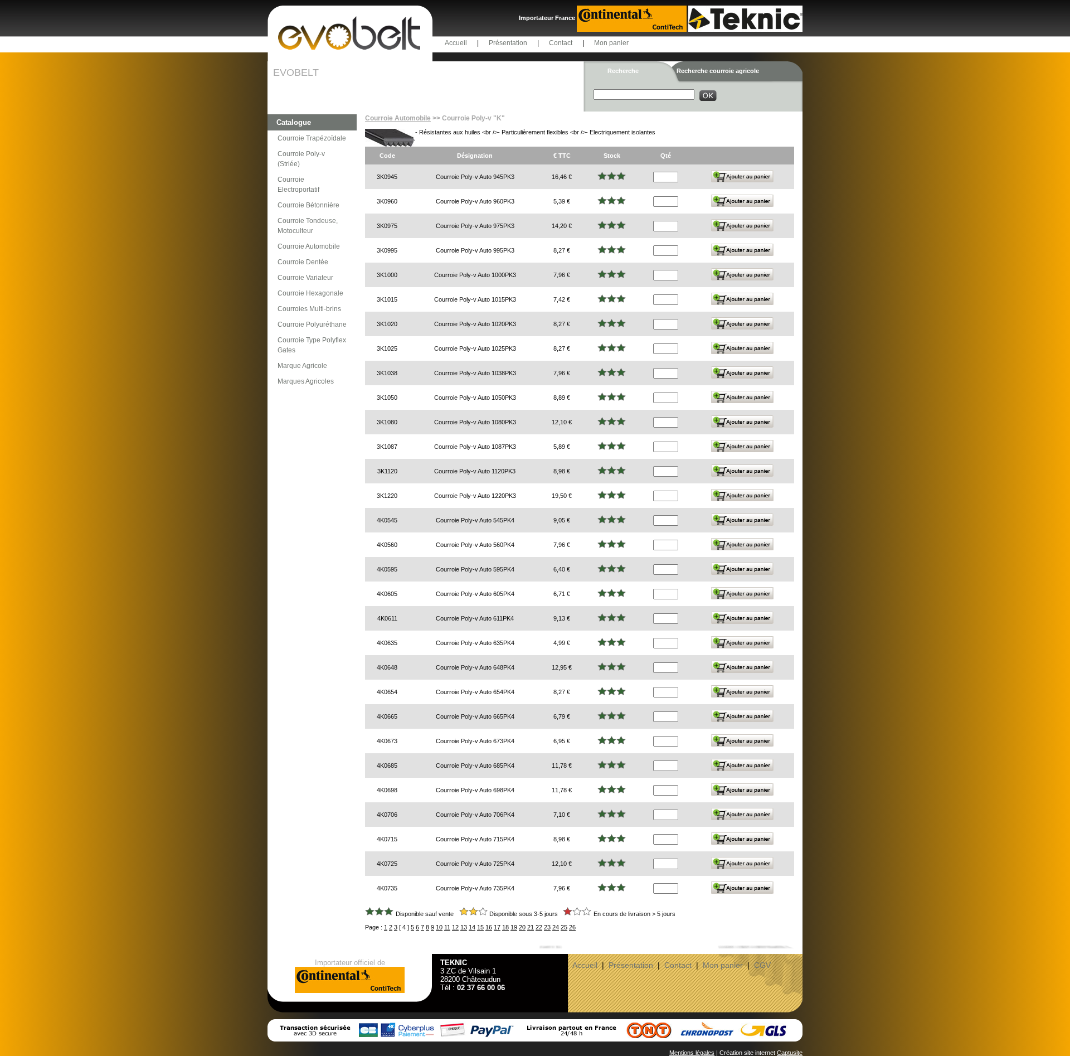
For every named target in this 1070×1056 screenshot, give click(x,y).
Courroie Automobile (309, 246)
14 (472, 927)
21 (530, 927)
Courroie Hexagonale (310, 293)
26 (572, 927)
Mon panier (611, 43)
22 (539, 927)
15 (480, 927)
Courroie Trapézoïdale (312, 138)
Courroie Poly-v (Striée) (301, 159)
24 (555, 927)
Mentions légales (691, 1052)
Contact (560, 43)
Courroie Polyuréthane (312, 324)
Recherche (623, 70)
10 (439, 927)
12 (455, 927)
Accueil (456, 43)
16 (488, 927)
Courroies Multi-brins (309, 309)
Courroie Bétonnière (308, 205)
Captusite (789, 1052)
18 (505, 927)
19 (513, 927)
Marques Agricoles (306, 381)
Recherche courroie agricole (718, 70)
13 (463, 927)
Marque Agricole (302, 366)
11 (447, 927)
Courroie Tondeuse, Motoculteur (308, 226)
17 (497, 927)
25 (564, 927)
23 (547, 927)
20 (522, 927)
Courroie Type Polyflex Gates (312, 345)
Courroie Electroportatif (298, 184)
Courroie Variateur (305, 278)
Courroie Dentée (303, 262)
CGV (762, 965)
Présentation (508, 43)
